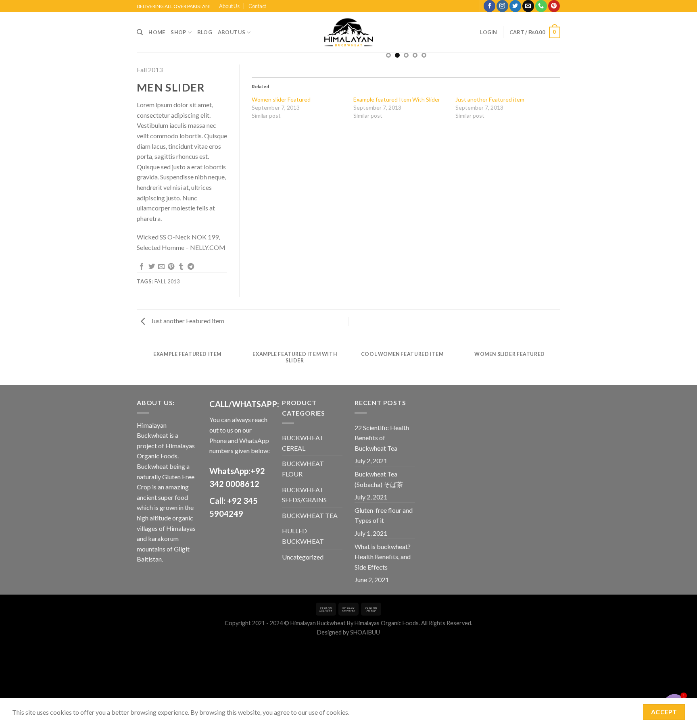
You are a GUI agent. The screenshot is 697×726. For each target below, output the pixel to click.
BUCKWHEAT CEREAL (303, 443)
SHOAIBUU (365, 632)
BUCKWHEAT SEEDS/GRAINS (304, 495)
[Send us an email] (528, 6)
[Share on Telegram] (191, 266)
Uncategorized (302, 557)
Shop (178, 32)
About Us (229, 6)
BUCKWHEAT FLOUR (303, 469)
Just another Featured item (489, 99)
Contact (257, 6)
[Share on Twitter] (151, 266)
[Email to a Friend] (161, 266)
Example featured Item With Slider (396, 99)
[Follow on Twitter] (515, 6)
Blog (204, 32)
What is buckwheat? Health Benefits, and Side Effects (383, 557)
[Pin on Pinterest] (171, 266)
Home (156, 32)
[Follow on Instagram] (502, 6)
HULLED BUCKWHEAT (303, 536)
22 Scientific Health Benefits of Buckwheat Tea (382, 438)
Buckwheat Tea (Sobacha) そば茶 (379, 479)
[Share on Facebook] (141, 266)
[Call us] (541, 6)
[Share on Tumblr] (181, 266)
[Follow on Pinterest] (554, 6)
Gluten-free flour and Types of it (384, 515)
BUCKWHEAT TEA (310, 515)
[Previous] (138, 365)
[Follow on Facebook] (489, 6)
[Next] (559, 365)
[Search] (140, 32)
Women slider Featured (281, 99)
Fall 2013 (150, 69)
